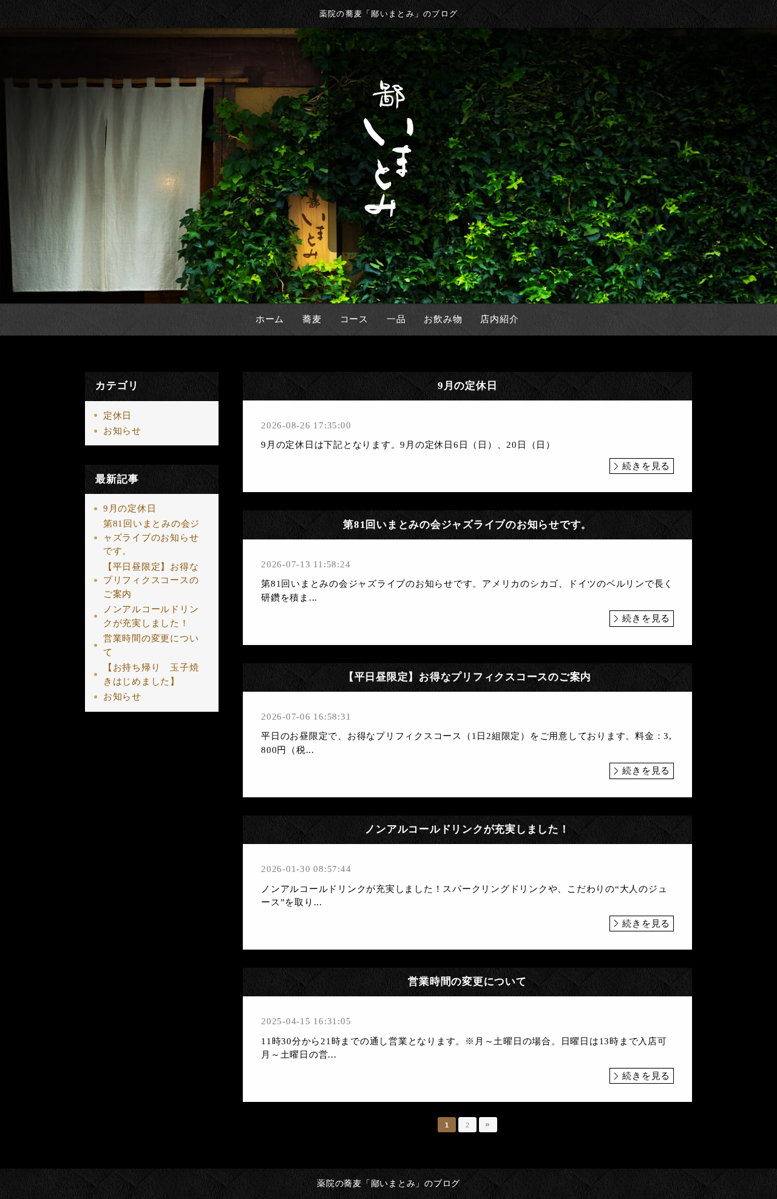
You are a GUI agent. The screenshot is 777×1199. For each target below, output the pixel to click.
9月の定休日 (130, 508)
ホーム (270, 319)
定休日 (117, 415)
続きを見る (646, 466)
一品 (396, 319)
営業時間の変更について (151, 645)
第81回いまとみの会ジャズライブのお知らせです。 (151, 537)
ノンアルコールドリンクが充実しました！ (151, 616)
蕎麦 (312, 319)
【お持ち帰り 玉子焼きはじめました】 (151, 674)
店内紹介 (499, 319)
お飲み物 (443, 319)
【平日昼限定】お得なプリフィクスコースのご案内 (151, 580)
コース (354, 319)
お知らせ (122, 431)
